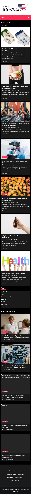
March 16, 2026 (15, 52)
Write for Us (4, 304)
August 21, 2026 (10, 369)
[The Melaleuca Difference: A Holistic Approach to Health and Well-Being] (15, 112)
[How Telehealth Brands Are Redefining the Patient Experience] (15, 443)
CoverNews (24, 489)
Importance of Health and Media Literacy (13, 273)
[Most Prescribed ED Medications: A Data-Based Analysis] (15, 37)
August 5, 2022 (15, 165)
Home (2, 294)
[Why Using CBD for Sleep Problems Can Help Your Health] (15, 224)
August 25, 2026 (10, 339)
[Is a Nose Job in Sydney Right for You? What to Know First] (15, 413)
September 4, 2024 (16, 90)
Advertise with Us (6, 307)
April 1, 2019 (14, 275)
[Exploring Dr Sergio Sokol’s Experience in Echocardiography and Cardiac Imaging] (15, 384)
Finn (4, 339)
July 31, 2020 (14, 239)
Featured (5, 156)
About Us (3, 299)
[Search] (29, 17)
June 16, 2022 (15, 202)
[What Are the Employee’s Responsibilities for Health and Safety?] (15, 186)
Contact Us (4, 291)
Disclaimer (4, 302)
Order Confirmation (6, 297)
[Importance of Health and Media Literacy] (15, 261)
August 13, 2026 (10, 399)
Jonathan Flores (6, 53)
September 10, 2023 (16, 127)
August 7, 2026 (10, 429)
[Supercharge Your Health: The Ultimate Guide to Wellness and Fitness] (15, 74)
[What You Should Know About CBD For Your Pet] (15, 149)
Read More (4, 61)
